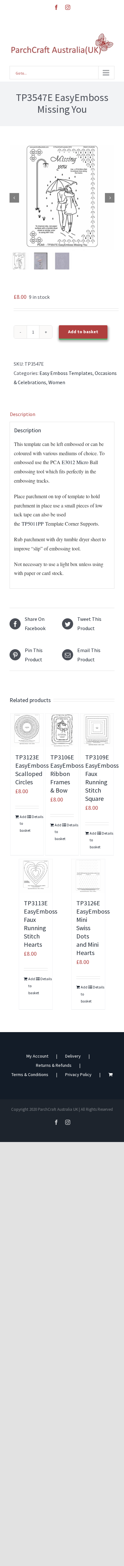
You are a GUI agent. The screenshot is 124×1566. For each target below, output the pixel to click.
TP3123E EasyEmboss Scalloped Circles (32, 769)
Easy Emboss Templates (66, 373)
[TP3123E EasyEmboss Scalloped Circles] (27, 730)
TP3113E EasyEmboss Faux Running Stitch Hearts (40, 923)
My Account (37, 1056)
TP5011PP (32, 523)
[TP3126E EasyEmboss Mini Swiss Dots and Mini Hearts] (88, 876)
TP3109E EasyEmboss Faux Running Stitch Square (102, 777)
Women (56, 382)
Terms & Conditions (29, 1074)
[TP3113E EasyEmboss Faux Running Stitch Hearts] (35, 876)
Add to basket (83, 331)
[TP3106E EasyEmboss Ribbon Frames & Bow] (62, 730)
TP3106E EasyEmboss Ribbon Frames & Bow (67, 773)
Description (22, 414)
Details (35, 816)
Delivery (73, 1056)
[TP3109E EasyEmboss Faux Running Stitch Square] (97, 730)
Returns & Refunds (54, 1065)
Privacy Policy (78, 1074)
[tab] (62, 414)
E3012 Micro (75, 462)
